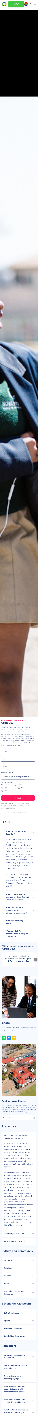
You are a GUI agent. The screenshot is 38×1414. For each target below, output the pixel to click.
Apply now (16, 4)
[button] (20, 833)
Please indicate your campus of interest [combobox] (16, 777)
